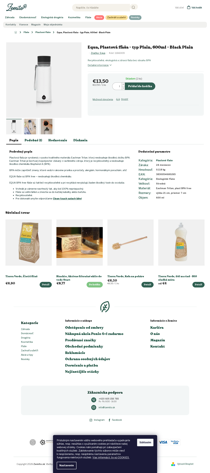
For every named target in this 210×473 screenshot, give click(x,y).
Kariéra (157, 327)
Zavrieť (117, 103)
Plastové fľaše (164, 160)
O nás (155, 334)
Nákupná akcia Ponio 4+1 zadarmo (94, 334)
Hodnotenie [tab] (57, 140)
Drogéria (25, 338)
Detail (45, 284)
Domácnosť (27, 333)
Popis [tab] (13, 140)
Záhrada (25, 329)
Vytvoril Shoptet (185, 464)
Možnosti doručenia (103, 99)
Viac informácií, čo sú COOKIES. (110, 457)
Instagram (99, 420)
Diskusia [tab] (80, 140)
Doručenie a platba (81, 365)
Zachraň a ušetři (29, 350)
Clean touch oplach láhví (67, 198)
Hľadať (134, 7)
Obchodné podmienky (84, 346)
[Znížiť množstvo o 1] (123, 88)
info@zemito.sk (107, 407)
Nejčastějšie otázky (82, 371)
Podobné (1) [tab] (33, 140)
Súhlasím (145, 442)
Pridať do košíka (140, 86)
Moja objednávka (53, 25)
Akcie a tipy (27, 355)
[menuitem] (9, 17)
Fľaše (24, 346)
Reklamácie (75, 353)
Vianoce (23, 25)
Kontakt (157, 346)
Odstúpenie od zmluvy (84, 327)
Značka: (98, 53)
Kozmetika (27, 342)
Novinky (25, 359)
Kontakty (11, 25)
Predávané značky (80, 340)
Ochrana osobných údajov (87, 359)
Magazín (36, 25)
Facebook (117, 420)
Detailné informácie (98, 65)
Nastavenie (66, 465)
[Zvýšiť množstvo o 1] (123, 84)
